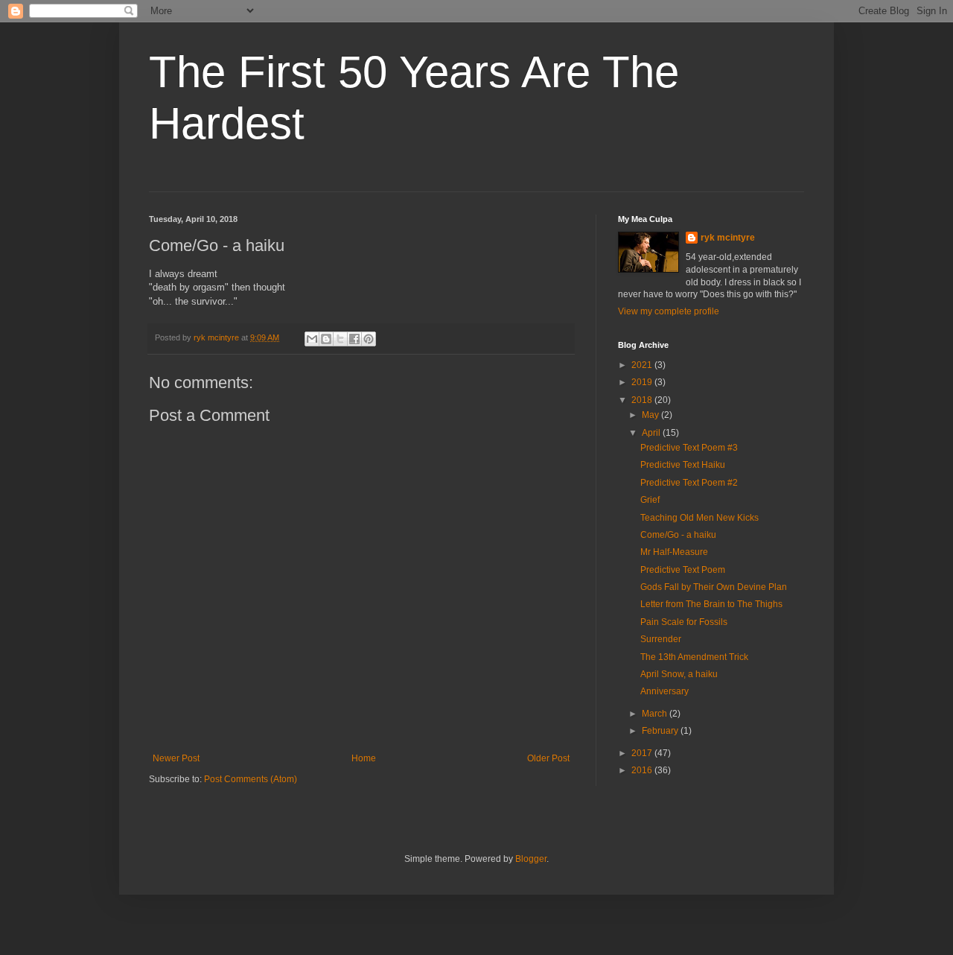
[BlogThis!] (326, 338)
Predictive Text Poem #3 (689, 447)
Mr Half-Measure (674, 552)
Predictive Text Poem (682, 570)
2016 (642, 770)
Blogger (530, 859)
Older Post (548, 758)
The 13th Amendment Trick (694, 657)
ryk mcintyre (728, 237)
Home (363, 758)
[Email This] (312, 338)
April (652, 433)
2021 (642, 365)
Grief (650, 500)
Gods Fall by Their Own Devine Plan (713, 587)
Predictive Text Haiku (682, 465)
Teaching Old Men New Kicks (699, 518)
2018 (642, 400)
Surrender (660, 639)
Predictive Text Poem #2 (689, 483)
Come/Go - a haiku (678, 535)
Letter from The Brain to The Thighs (711, 604)
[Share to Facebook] (354, 338)
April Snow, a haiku (679, 674)
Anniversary (664, 691)
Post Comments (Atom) (250, 779)
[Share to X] (340, 338)
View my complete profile (668, 311)
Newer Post (176, 758)
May (651, 415)
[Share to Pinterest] (368, 338)
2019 (642, 382)
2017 (642, 753)
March (655, 713)
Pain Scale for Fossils (683, 622)
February (661, 731)
